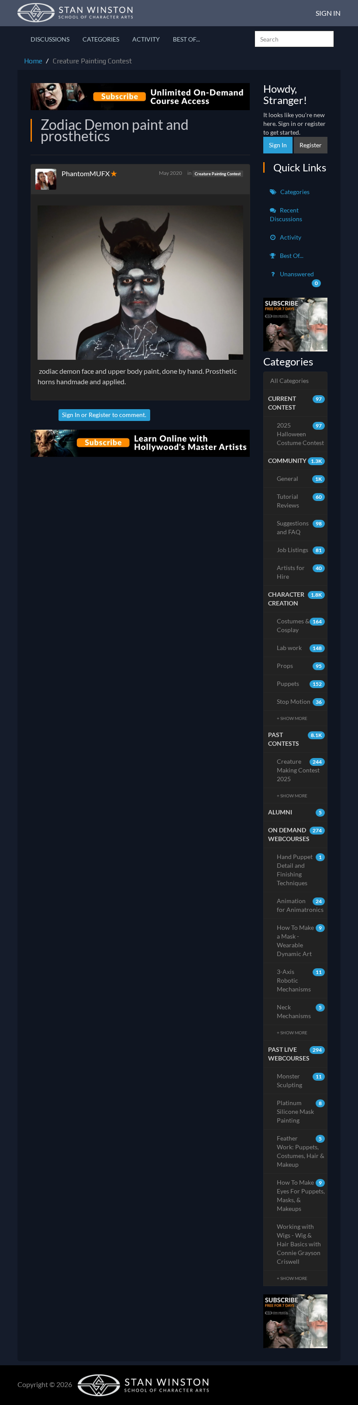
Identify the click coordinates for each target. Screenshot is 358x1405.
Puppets (299, 683)
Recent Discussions (286, 214)
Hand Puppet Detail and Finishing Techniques (299, 870)
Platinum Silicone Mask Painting (299, 1111)
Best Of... (186, 39)
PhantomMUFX (86, 173)
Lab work (299, 647)
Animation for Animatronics (300, 905)
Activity (146, 39)
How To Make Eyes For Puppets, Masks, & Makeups (301, 1195)
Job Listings (299, 549)
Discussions (50, 39)
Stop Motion (299, 701)
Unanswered (298, 278)
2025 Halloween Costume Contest (300, 433)
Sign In (328, 13)
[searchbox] (294, 39)
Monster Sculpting (299, 1080)
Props (299, 665)
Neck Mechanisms (299, 1011)
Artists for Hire (299, 572)
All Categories (289, 380)
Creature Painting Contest (218, 173)
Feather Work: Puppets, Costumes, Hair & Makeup (300, 1151)
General (299, 478)
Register (100, 414)
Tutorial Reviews (299, 501)
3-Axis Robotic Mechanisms (299, 980)
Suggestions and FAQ (299, 527)
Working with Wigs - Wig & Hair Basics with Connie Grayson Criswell (299, 1244)
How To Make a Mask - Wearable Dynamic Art (299, 940)
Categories (101, 39)
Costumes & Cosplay (299, 625)
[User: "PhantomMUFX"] (48, 179)
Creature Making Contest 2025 (299, 770)
